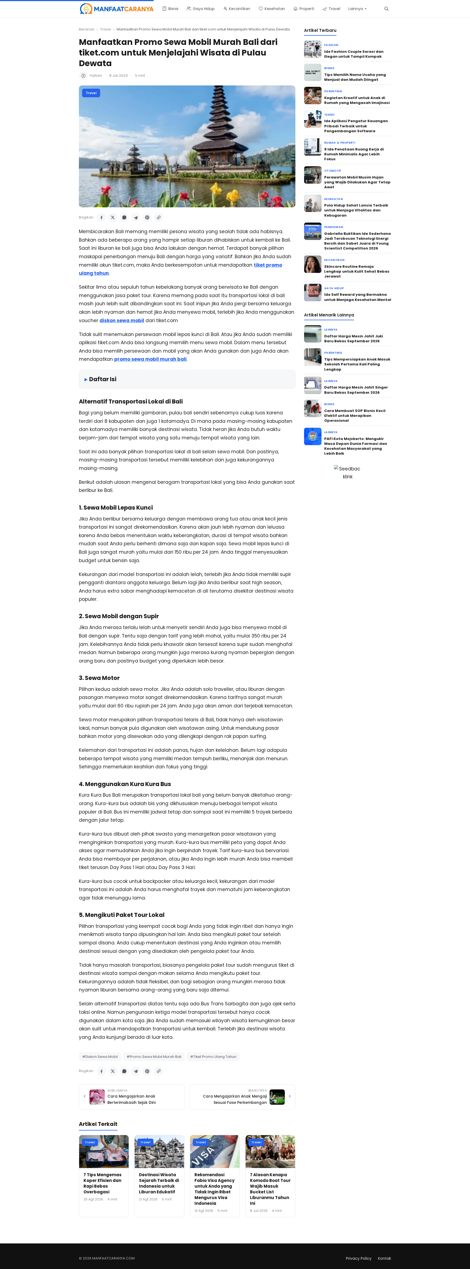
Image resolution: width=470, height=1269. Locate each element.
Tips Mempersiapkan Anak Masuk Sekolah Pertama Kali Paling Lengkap (357, 364)
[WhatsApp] (124, 217)
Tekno (329, 115)
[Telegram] (135, 217)
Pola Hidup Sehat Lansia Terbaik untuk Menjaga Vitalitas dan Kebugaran (356, 210)
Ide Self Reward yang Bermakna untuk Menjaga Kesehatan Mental (357, 297)
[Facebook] (101, 217)
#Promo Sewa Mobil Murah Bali (153, 1056)
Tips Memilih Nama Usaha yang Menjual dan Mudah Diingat (355, 77)
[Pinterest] (147, 217)
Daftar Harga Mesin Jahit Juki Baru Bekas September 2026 (353, 339)
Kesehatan (333, 199)
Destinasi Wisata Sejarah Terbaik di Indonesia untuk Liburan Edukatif (159, 1183)
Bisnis (329, 68)
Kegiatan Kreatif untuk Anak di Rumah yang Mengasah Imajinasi (357, 100)
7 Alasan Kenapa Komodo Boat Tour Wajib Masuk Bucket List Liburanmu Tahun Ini (270, 1189)
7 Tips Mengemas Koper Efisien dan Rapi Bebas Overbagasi (103, 1183)
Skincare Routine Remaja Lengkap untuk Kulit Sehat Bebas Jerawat (356, 271)
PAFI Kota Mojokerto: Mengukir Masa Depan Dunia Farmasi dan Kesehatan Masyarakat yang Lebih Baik (355, 446)
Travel (105, 29)
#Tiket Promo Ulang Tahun (213, 1056)
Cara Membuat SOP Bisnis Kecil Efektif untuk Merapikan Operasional (354, 415)
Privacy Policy (359, 1258)
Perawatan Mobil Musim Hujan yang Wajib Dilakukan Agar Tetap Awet (357, 182)
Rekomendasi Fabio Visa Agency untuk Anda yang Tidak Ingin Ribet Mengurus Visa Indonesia (214, 1189)
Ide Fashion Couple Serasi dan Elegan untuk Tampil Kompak (354, 54)
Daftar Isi (102, 379)
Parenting (333, 91)
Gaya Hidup (334, 288)
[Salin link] (158, 217)
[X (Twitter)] (113, 217)
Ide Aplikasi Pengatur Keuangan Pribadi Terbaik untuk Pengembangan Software (356, 125)
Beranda (86, 29)
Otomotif (332, 171)
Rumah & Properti (339, 143)
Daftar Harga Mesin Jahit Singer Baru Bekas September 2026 (356, 390)
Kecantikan (334, 260)
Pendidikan (333, 227)
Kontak (384, 1258)
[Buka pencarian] (386, 8)
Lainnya (331, 330)
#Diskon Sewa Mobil (100, 1056)
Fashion (331, 45)
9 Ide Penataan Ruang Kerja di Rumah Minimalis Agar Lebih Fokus (354, 154)
